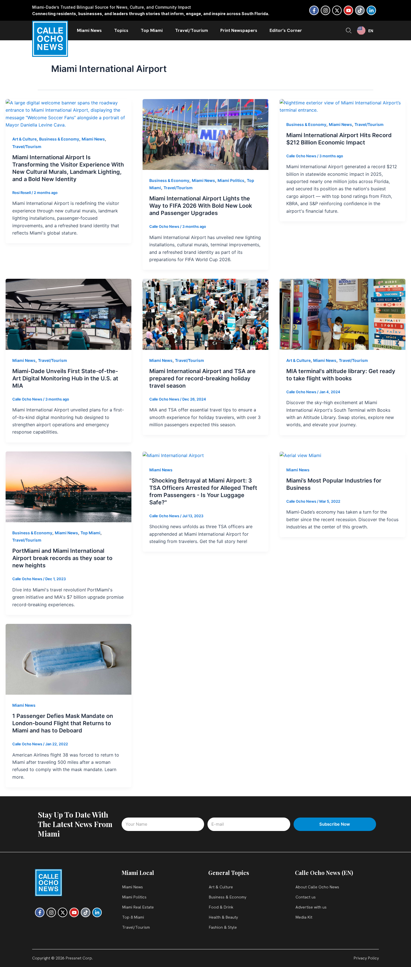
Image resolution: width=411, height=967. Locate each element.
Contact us (306, 897)
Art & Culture (24, 139)
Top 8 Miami (133, 917)
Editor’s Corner (286, 30)
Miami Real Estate (138, 907)
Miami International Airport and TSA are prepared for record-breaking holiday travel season (202, 378)
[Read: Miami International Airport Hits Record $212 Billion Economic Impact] (342, 106)
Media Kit (304, 917)
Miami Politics (231, 180)
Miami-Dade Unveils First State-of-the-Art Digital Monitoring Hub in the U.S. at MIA (65, 378)
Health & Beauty (223, 917)
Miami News (89, 30)
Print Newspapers (238, 30)
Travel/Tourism (191, 30)
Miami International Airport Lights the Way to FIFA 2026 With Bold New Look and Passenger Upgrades (200, 205)
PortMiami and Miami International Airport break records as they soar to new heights (62, 558)
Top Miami (152, 30)
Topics (121, 30)
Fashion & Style (223, 927)
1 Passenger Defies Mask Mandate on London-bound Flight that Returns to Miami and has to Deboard (62, 723)
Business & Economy (59, 139)
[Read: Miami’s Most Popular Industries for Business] (300, 455)
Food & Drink (221, 907)
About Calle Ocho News (317, 886)
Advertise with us (311, 907)
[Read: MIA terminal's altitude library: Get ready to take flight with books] (342, 314)
